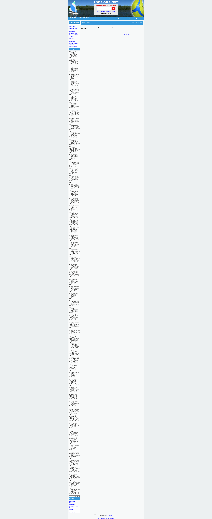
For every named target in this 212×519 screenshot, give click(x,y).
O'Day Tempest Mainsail (74, 236)
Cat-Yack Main (74, 438)
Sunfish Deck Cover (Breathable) (75, 471)
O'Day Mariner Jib (75, 492)
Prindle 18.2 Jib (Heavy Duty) (74, 142)
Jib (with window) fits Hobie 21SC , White (75, 262)
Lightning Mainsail (75, 405)
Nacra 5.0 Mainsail (75, 389)
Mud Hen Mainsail (75, 409)
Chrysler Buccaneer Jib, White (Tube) (74, 110)
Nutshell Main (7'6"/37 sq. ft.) (74, 414)
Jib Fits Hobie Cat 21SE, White (75, 254)
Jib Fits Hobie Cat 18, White (75, 465)
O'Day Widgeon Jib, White (74, 243)
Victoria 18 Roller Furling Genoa (75, 107)
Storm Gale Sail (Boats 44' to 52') (74, 224)
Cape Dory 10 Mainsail (74, 336)
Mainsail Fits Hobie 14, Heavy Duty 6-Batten (75, 87)
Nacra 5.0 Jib (74, 396)
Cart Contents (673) (123, 18)
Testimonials (72, 501)
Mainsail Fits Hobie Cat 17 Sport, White (75, 488)
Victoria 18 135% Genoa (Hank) (75, 245)
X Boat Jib (73, 209)
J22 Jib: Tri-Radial (75, 357)
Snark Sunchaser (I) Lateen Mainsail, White (75, 461)
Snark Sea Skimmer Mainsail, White (75, 66)
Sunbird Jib (73, 368)
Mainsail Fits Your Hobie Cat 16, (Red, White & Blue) (75, 485)
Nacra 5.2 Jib (74, 395)
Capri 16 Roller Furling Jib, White (75, 346)
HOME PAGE (72, 45)
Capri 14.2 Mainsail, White (74, 193)
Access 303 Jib (74, 334)
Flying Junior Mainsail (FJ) (74, 424)
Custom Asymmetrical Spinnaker (74, 474)
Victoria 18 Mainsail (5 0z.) (74, 97)
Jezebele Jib (74, 417)
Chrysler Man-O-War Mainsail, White (74, 279)
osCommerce (109, 515)
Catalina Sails (72, 25)
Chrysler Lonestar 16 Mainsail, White (75, 162)
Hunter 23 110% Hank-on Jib (74, 282)
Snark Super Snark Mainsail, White (75, 175)
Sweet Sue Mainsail (73, 382)
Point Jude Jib (74, 379)
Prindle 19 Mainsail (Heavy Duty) (75, 478)
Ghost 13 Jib (74, 397)
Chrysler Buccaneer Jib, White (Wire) (74, 54)
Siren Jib (73, 367)
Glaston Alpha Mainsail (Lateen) (75, 420)
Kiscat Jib (73, 376)
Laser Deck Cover (75, 274)
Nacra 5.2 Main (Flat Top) (74, 375)
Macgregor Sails (73, 28)
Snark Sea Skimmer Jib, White (75, 63)
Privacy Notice (72, 504)
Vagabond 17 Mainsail (74, 491)
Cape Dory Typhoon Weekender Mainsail (73, 449)
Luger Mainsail (74, 410)
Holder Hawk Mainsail (74, 434)
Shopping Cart (72, 49)
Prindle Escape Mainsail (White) (74, 199)
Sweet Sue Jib (74, 398)
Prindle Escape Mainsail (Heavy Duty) (74, 196)
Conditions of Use (73, 506)
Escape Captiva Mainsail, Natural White (75, 121)
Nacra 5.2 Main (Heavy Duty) (74, 388)
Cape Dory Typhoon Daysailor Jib (75, 320)
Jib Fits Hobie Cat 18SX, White (75, 257)
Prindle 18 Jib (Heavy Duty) (74, 136)
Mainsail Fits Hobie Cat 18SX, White (75, 252)
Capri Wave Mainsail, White (74, 443)
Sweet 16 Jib (74, 400)
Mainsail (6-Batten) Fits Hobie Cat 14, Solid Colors (75, 187)
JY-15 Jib (73, 408)
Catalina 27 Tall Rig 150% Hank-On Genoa (74, 72)
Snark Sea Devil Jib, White (74, 157)
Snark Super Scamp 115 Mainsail (74, 233)
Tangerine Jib (74, 422)
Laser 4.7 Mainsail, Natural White (75, 178)
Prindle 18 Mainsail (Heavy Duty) (75, 134)
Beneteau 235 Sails (73, 34)
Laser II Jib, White (75, 92)
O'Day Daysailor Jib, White (74, 51)
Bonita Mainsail (74, 317)
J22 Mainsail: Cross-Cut (74, 352)
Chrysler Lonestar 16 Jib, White (75, 164)
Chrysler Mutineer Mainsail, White (75, 305)
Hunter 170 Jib (74, 271)
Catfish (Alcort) (74, 432)
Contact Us (72, 507)
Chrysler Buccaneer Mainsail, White (74, 60)
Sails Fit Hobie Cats (73, 43)
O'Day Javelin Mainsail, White (74, 213)
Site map (112, 518)
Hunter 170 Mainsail (73, 296)
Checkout (132, 18)
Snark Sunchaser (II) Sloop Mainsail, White (75, 453)
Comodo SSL (72, 512)
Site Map (71, 509)
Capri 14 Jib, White (75, 437)
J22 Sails (71, 36)
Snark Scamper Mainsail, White (74, 458)
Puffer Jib (73, 407)
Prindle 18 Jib (74, 138)
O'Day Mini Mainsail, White (74, 159)
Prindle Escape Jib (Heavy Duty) (75, 201)
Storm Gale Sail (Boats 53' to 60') (74, 217)
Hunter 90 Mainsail (75, 476)
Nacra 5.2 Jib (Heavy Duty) (74, 391)
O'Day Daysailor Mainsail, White (74, 284)
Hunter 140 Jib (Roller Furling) (74, 294)
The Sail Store (73, 17)
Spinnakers (72, 41)
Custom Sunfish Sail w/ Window (74, 312)
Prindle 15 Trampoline (73, 146)
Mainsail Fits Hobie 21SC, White (75, 259)
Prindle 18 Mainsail (75, 482)
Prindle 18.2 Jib (74, 150)
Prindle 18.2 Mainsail (73, 152)
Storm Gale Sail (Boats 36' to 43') (74, 222)
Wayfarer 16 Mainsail (73, 105)
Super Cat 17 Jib (75, 418)
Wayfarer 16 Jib (74, 100)
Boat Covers (86, 17)
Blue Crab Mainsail (75, 329)
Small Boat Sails (73, 33)
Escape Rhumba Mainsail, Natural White (75, 115)
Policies (103, 518)
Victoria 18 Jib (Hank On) (74, 99)
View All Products (73, 46)
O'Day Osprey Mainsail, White (74, 155)
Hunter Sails (72, 26)
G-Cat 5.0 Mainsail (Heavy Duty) (75, 75)
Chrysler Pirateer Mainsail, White (75, 310)
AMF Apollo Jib (74, 339)
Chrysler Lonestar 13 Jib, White (75, 298)
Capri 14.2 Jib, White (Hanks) (74, 168)
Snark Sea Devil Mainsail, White (74, 173)
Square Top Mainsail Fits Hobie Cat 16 (75, 468)
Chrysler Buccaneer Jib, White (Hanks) (74, 229)
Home (99, 518)
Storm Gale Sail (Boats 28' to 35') (74, 219)
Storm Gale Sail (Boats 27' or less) (75, 226)
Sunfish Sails (72, 30)
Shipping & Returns (73, 502)
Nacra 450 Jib (74, 394)
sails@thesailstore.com (106, 11)
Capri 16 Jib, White (75, 112)
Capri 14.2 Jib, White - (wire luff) (75, 185)
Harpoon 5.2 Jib (74, 435)
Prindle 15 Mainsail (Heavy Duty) (75, 144)
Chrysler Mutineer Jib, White (75, 303)
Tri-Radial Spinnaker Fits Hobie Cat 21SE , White (75, 248)
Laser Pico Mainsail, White (74, 190)
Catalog (79, 17)
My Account (140, 18)
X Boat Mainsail (74, 211)
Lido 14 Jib (73, 416)
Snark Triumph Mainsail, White (74, 69)
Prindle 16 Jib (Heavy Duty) (74, 140)
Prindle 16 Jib (74, 148)
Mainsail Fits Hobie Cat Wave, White (75, 124)
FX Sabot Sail (74, 166)
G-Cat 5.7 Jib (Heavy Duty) (74, 82)
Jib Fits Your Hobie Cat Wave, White (75, 127)
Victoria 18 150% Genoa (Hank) (75, 102)
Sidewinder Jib (74, 378)
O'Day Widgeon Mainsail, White (74, 238)
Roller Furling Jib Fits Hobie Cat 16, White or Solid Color (75, 364)
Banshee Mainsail (75, 324)
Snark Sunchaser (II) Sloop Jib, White (75, 480)
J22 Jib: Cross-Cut (75, 353)
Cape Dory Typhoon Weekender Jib (74, 440)
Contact (107, 518)
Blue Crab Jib (74, 325)
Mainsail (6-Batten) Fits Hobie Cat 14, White (75, 90)
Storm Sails (72, 31)
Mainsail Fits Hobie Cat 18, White (75, 456)
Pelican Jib (73, 383)
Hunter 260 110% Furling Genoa (75, 289)
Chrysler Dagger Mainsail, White (74, 265)
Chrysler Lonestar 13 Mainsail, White (75, 301)
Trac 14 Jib (73, 380)
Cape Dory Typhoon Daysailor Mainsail (75, 315)
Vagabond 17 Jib (75, 425)
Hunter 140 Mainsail (73, 291)
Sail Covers (72, 40)
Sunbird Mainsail (75, 493)
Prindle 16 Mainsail (75, 149)
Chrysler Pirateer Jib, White (75, 308)
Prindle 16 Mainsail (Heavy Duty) (75, 131)
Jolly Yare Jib (74, 393)
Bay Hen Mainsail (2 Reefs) (75, 323)
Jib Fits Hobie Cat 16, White (75, 359)
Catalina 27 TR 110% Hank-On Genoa (74, 349)
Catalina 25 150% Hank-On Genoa (75, 267)
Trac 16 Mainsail (74, 463)
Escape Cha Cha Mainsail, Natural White (75, 118)
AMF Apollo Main (75, 338)
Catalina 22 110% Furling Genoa (75, 57)
